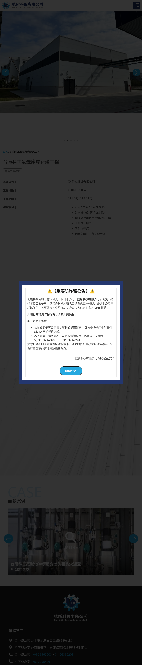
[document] (71, 332)
